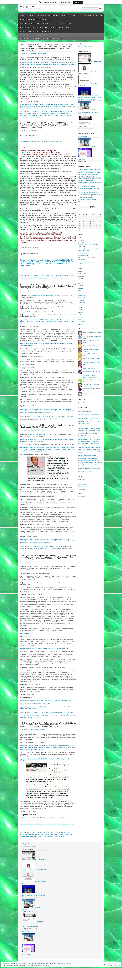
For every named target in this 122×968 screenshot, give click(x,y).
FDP (48, 548)
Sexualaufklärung (96, 156)
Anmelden (80, 482)
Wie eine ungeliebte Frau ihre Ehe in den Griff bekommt (53, 27)
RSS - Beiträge (82, 496)
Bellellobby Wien (82, 136)
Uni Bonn (47, 278)
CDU (38, 548)
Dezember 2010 (82, 295)
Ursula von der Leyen (27, 27)
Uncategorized (24, 35)
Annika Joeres (59, 113)
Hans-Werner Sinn (48, 834)
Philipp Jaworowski (91, 35)
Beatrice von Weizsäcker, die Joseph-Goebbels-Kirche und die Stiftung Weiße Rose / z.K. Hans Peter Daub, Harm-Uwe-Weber (90, 470)
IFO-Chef (56, 834)
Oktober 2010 (81, 300)
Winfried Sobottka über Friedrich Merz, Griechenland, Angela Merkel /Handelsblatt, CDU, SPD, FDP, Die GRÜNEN (47, 426)
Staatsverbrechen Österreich (41, 38)
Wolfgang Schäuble (39, 419)
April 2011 (80, 285)
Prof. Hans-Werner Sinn (62, 115)
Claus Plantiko (45, 275)
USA (21, 419)
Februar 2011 (81, 290)
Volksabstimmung (56, 278)
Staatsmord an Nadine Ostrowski (86, 128)
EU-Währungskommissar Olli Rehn (57, 714)
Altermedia (43, 113)
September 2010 (82, 302)
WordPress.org (82, 161)
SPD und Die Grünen (67, 23)
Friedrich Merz (53, 548)
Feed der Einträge (82, 484)
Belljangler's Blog (28, 6)
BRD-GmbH (94, 109)
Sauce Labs (89, 46)
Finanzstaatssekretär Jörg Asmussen (30, 715)
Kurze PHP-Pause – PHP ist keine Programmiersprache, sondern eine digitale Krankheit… (88, 188)
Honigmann (31, 115)
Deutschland (32, 418)
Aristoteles (66, 113)
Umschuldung (41, 278)
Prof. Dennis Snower (50, 115)
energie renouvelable (88, 367)
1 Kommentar (33, 130)
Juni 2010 (80, 309)
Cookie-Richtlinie (46, 965)
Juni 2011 (80, 281)
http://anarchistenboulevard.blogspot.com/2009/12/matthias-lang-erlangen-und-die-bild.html (42, 818)
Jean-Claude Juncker (59, 715)
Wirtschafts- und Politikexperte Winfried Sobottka (42, 295)
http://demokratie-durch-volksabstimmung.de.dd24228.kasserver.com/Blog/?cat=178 (40, 141)
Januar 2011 (81, 293)
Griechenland (45, 111)
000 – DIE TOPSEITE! (96, 62)
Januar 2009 (81, 321)
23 (56, 35)
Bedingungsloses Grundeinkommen (47, 15)
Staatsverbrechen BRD (38, 35)
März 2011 (81, 288)
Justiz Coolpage (82, 126)
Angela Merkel (57, 38)
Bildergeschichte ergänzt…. (85, 201)
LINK (28, 570)
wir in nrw (64, 278)
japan (42, 416)
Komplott (53, 418)
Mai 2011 (80, 283)
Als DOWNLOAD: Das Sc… (89, 375)
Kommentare (98, 15)
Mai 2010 (80, 312)
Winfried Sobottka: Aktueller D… (91, 377)
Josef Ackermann (70, 715)
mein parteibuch (39, 115)
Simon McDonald (32, 278)
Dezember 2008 (82, 324)
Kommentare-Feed (83, 486)
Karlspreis (42, 86)
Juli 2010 (80, 307)
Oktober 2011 (81, 271)
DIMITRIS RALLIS (44, 277)
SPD (21, 549)
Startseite (23, 15)
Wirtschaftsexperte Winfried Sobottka (38, 434)
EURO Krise (31, 834)
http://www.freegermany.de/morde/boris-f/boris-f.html (32, 821)
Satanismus (50, 35)
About (31, 15)
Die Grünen (43, 548)
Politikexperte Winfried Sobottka (29, 717)
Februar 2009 (81, 319)
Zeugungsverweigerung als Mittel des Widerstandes (36, 31)
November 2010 (82, 297)
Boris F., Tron (94, 95)
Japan (48, 418)
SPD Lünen (29, 836)
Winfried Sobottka (64, 35)
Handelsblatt (70, 548)
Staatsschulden (61, 418)
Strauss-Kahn (70, 418)
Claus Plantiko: (25, 152)
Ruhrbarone (23, 278)
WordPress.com (82, 159)
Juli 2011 (80, 278)
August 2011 (81, 276)
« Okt (79, 230)
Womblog (40, 117)
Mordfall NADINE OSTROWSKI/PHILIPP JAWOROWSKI (34, 19)
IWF (46, 418)
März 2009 (81, 317)
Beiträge (89, 15)
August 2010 (81, 305)
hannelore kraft (25, 38)
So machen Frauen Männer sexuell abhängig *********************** (39, 23)
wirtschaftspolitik (77, 35)
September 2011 (82, 273)
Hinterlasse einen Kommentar (38, 53)
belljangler (85, 332)
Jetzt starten (78, 2)
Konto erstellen (82, 479)
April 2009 (80, 314)
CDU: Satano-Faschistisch (68, 15)
